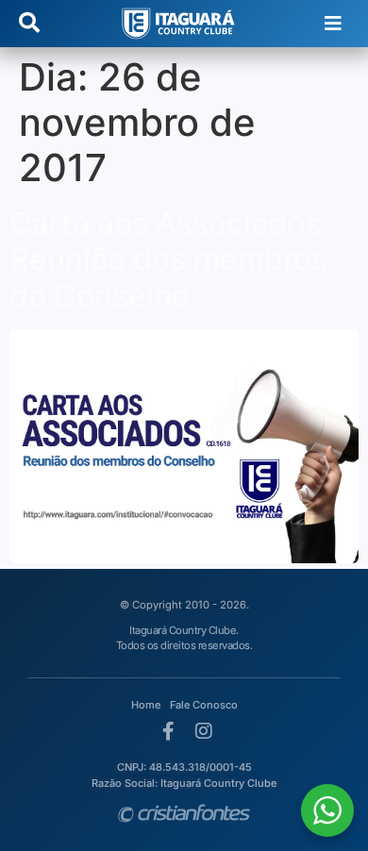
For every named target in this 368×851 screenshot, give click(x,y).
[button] (332, 24)
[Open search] (29, 24)
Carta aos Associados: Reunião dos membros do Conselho (169, 259)
